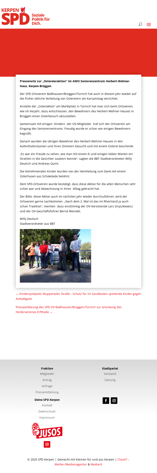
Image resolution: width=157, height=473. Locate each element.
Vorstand (110, 374)
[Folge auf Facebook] (106, 400)
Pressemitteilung (47, 392)
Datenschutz (47, 411)
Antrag (47, 380)
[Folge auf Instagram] (114, 400)
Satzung (110, 380)
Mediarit (96, 464)
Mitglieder (47, 374)
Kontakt (47, 405)
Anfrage (47, 386)
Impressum (47, 417)
